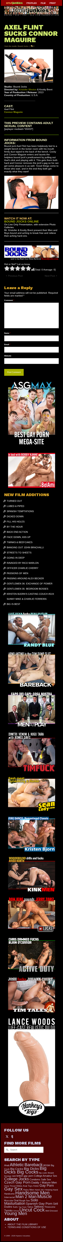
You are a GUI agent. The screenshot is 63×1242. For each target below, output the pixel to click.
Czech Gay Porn (17, 1182)
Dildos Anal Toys (24, 1186)
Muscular (8, 1200)
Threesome (49, 1207)
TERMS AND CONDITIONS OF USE (27, 1227)
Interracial (9, 1197)
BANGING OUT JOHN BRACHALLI (25, 547)
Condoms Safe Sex (40, 1179)
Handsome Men (32, 1193)
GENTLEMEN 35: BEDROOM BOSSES (27, 588)
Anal (6, 1165)
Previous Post (15, 275)
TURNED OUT (14, 501)
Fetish (36, 1186)
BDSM (46, 1165)
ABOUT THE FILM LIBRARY (23, 1224)
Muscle (44, 1196)
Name (7, 333)
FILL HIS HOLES (16, 521)
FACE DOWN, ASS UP (18, 537)
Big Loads (43, 1173)
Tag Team (22, 1207)
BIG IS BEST (13, 604)
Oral (16, 1200)
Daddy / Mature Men (44, 1182)
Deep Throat (10, 1186)
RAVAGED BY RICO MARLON (23, 563)
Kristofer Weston (27, 89)
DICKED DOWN (15, 516)
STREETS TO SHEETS (19, 552)
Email (7, 344)
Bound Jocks (23, 46)
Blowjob (51, 1173)
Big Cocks (16, 1169)
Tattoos (39, 1206)
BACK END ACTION (17, 532)
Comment (9, 300)
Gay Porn (46, 1185)
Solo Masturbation (21, 1202)
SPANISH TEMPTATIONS (20, 511)
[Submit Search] (6, 1150)
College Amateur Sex (45, 1175)
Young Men (15, 1213)
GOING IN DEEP (16, 557)
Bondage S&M (10, 1176)
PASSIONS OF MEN (17, 573)
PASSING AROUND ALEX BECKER (25, 578)
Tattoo (30, 1207)
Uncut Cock (32, 1210)
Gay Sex (13, 1189)
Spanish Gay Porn (39, 1203)
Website (7, 356)
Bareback (34, 1164)
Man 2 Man (26, 1196)
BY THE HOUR (15, 526)
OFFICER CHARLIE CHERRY (22, 568)
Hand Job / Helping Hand (46, 1190)
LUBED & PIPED (15, 506)
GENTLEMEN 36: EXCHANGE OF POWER (29, 583)
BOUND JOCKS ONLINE (21, 221)
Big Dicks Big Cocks (25, 1170)
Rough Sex (24, 1200)
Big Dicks (31, 1169)
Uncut (16, 1211)
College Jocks (16, 1179)
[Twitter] (7, 1136)
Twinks (8, 1210)
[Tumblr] (12, 1136)
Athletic (17, 1164)
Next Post (50, 275)
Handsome (9, 1194)
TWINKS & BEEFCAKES (19, 542)
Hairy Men (28, 1190)
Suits (15, 1207)
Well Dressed (51, 1211)
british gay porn (24, 1176)
